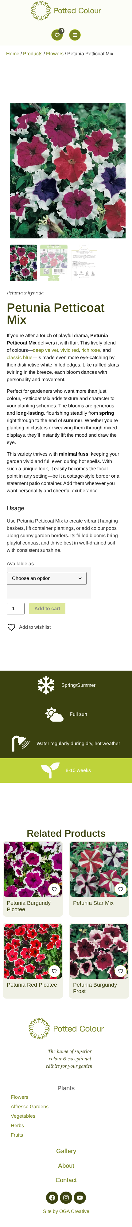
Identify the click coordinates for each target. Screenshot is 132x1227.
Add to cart (47, 608)
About (66, 1165)
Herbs (17, 1125)
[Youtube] (80, 1198)
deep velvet (45, 350)
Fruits (17, 1135)
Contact (66, 1180)
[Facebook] (52, 1198)
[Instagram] (66, 1198)
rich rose (90, 350)
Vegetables (23, 1116)
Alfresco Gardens (30, 1106)
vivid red (69, 350)
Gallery (66, 1151)
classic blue (20, 357)
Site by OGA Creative (66, 1211)
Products (32, 53)
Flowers (55, 53)
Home (12, 53)
